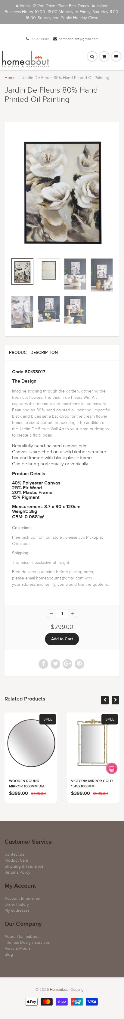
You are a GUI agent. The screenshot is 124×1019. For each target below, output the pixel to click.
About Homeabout (22, 936)
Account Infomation (22, 898)
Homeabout (60, 989)
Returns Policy (17, 872)
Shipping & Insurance (24, 866)
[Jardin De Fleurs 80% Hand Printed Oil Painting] (62, 191)
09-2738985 (40, 39)
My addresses (17, 910)
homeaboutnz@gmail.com (78, 39)
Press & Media (17, 948)
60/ (28, 371)
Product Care (16, 860)
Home (10, 77)
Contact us (14, 854)
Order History (17, 904)
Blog (9, 954)
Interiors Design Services (27, 942)
